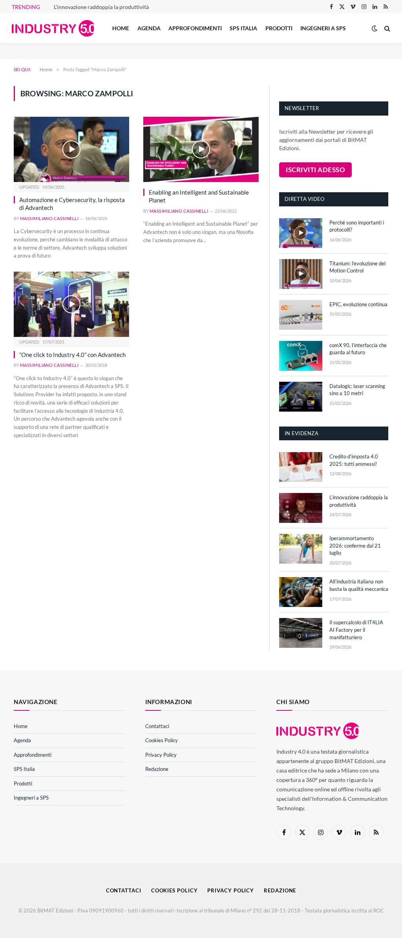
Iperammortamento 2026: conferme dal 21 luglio (355, 545)
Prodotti (278, 28)
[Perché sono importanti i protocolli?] (300, 233)
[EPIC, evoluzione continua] (300, 315)
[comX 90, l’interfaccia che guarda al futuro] (300, 356)
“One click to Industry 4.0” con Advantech (72, 354)
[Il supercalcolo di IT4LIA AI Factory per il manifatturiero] (300, 633)
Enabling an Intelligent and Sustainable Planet (199, 196)
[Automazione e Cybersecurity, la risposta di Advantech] (71, 149)
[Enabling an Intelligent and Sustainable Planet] (201, 149)
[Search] (386, 28)
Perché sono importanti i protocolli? (356, 226)
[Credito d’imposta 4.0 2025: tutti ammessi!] (300, 467)
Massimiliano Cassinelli (49, 218)
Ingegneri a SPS (323, 28)
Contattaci (157, 726)
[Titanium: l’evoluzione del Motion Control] (300, 274)
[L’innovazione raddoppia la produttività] (300, 508)
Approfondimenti (195, 28)
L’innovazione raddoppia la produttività (101, 7)
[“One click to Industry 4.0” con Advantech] (71, 304)
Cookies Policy (161, 740)
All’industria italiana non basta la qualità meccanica (358, 585)
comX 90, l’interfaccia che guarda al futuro (358, 349)
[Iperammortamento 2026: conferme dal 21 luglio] (300, 549)
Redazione (156, 769)
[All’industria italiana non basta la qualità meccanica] (300, 592)
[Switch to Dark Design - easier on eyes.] (374, 28)
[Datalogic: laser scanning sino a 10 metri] (300, 397)
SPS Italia (243, 28)
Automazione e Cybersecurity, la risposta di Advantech (72, 203)
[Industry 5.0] (53, 28)
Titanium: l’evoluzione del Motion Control (357, 267)
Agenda (149, 28)
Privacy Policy (161, 755)
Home (120, 28)
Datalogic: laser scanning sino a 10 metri (357, 390)
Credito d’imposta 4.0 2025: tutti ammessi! (353, 460)
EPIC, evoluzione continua (358, 304)
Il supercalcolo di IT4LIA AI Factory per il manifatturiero (356, 629)
